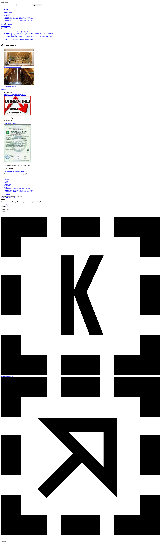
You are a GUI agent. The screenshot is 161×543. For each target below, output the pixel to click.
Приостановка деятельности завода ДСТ (15, 171)
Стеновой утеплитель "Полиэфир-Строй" (16, 31)
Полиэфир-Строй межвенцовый (16, 35)
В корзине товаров (6, 24)
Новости (3, 89)
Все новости (4, 177)
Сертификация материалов (11, 123)
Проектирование (9, 38)
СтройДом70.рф (5, 194)
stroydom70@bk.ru (6, 204)
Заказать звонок (5, 26)
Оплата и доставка (9, 41)
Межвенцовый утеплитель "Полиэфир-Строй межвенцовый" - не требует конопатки (28, 33)
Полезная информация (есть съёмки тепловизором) (18, 39)
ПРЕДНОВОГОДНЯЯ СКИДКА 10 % (15, 95)
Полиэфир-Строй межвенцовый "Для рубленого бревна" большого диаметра (29, 36)
